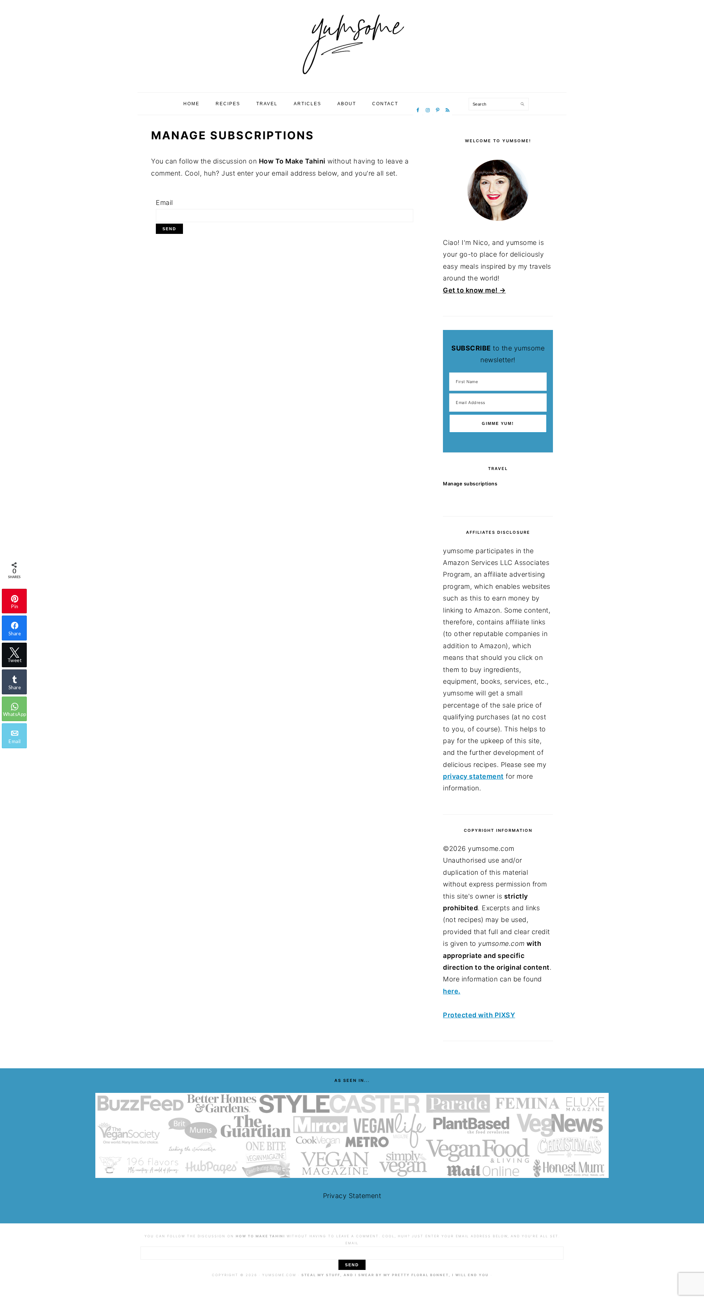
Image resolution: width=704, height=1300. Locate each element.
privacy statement (473, 776)
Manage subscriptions (470, 483)
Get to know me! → (474, 290)
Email (164, 202)
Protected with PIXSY (479, 1015)
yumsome (352, 43)
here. (452, 991)
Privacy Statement (352, 1196)
